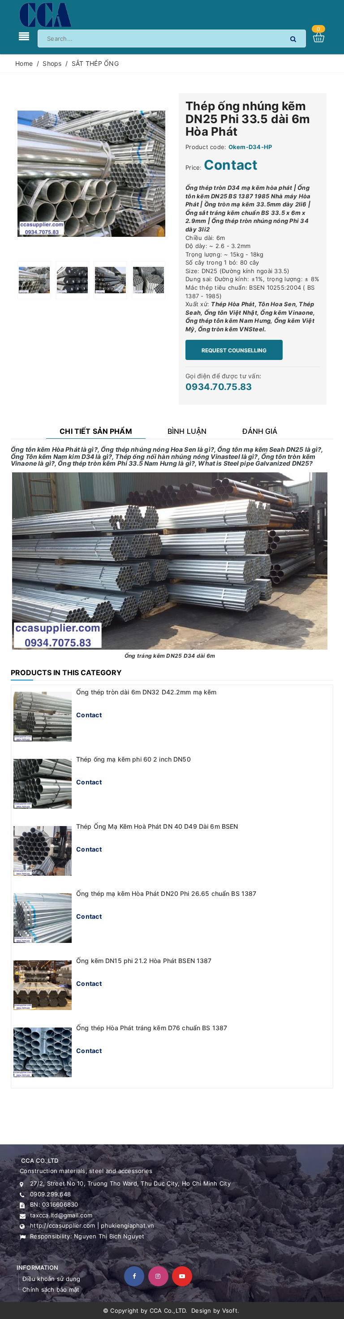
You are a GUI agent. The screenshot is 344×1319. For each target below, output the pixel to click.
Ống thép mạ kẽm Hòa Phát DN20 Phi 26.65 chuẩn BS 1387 (166, 893)
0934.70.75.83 (218, 386)
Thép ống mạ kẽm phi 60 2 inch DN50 (133, 759)
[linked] (182, 1276)
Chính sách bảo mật (51, 1289)
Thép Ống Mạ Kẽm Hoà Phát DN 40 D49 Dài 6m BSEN (157, 826)
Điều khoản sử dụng (51, 1278)
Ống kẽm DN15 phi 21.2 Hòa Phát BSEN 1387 (144, 960)
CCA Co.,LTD (168, 1310)
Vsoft (229, 1310)
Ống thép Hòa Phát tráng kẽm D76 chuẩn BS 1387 (151, 1028)
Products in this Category (66, 672)
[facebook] (134, 1276)
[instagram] (158, 1276)
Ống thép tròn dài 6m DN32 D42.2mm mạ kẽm (146, 692)
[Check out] (323, 36)
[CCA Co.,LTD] (44, 14)
